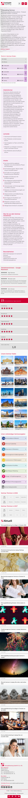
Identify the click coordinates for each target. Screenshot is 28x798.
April (10, 515)
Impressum (20, 793)
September (23, 497)
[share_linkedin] (19, 796)
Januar (10, 510)
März (23, 510)
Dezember (23, 502)
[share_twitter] (15, 796)
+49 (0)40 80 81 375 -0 (8, 772)
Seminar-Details (5, 49)
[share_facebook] (12, 796)
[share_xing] (9, 796)
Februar (16, 510)
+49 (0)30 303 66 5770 (8, 780)
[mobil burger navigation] (19, 3)
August (17, 497)
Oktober (10, 502)
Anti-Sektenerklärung (16, 790)
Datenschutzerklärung (10, 793)
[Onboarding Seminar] (23, 3)
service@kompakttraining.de (17, 783)
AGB (8, 790)
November (17, 502)
